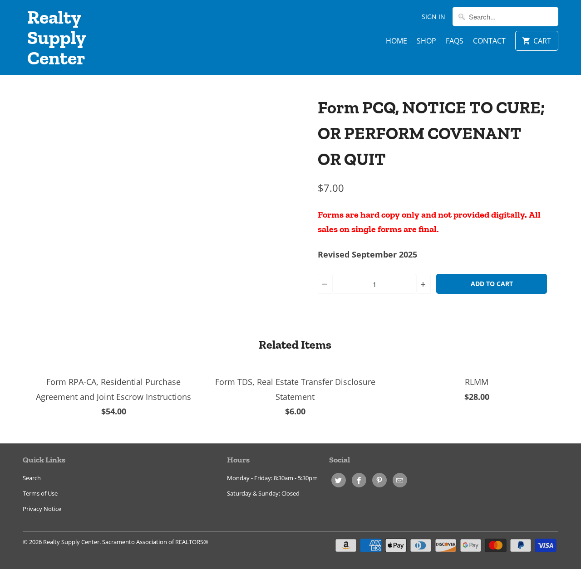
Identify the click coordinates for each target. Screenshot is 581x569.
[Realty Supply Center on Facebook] (359, 480)
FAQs (454, 41)
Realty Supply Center (56, 37)
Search (32, 478)
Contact (489, 41)
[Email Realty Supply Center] (400, 480)
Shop (426, 41)
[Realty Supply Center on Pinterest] (379, 480)
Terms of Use (40, 493)
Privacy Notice (42, 509)
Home (396, 41)
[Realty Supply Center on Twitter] (338, 480)
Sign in (433, 16)
